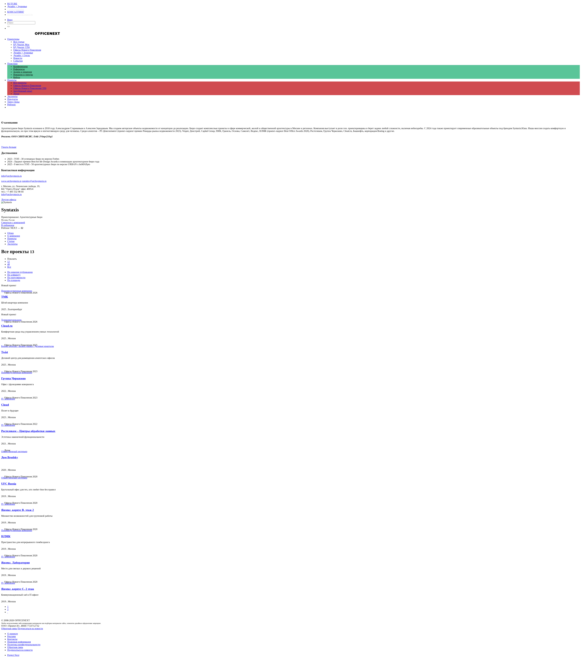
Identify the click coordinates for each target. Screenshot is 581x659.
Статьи (11, 241)
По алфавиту (14, 275)
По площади (13, 280)
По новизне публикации (20, 272)
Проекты (11, 238)
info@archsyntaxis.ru (11, 194)
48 (8, 264)
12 (8, 261)
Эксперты (12, 244)
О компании (13, 236)
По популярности (16, 277)
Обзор (10, 233)
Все (9, 267)
